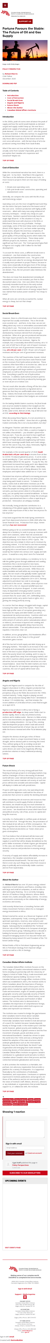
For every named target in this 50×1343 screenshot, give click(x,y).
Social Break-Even (15, 100)
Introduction (12, 95)
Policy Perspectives (20, 1165)
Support (18, 1294)
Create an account (34, 1153)
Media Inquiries (29, 1294)
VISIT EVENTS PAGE (13, 1247)
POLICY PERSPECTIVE (11, 69)
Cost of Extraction (15, 98)
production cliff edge (12, 712)
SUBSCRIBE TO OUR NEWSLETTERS (25, 1173)
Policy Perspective (21, 1099)
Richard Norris (11, 74)
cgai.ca (27, 1332)
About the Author (15, 107)
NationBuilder (17, 1340)
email (11, 1336)
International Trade (33, 1102)
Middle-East (7, 1104)
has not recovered (18, 525)
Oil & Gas (21, 1102)
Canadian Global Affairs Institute (21, 110)
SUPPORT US (25, 21)
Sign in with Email (25, 1289)
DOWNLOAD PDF (10, 83)
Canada (37, 1099)
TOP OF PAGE (8, 160)
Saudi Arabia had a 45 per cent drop (23, 453)
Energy (14, 1102)
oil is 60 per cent (14, 350)
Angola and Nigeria (15, 103)
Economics (6, 1102)
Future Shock (13, 105)
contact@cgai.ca (27, 1330)
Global (30, 1099)
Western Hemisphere (20, 1104)
